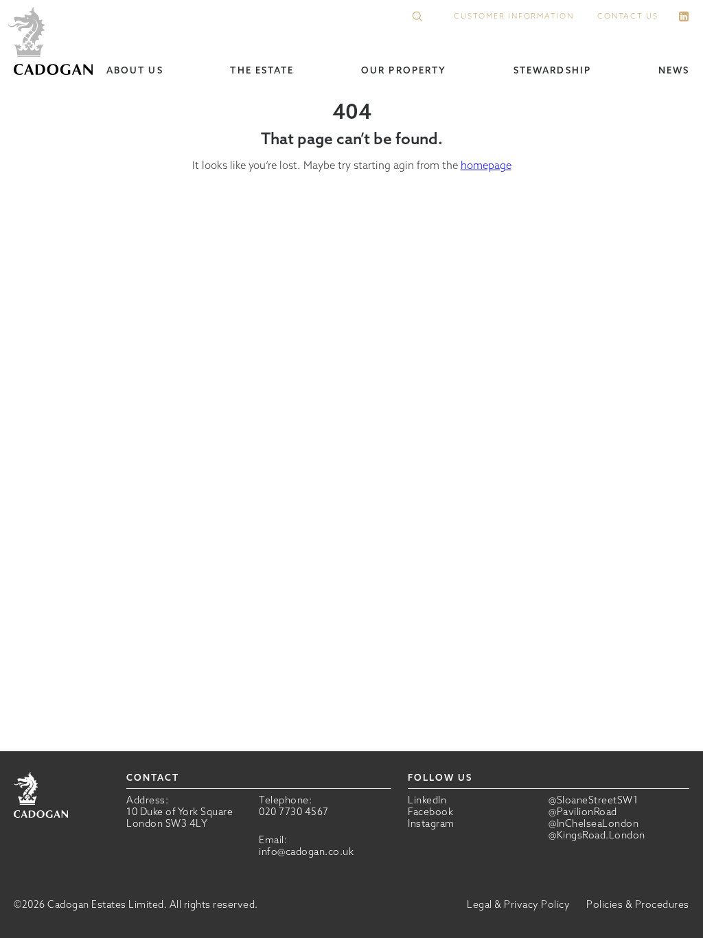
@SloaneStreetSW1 (593, 800)
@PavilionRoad (583, 812)
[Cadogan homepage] (53, 42)
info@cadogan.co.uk (306, 851)
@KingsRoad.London (597, 835)
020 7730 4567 (294, 811)
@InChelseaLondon (593, 824)
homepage (486, 165)
